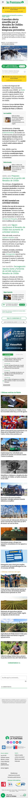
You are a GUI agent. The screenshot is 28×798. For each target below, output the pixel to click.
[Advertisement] (14, 720)
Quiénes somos (5, 757)
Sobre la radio (19, 755)
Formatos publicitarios (14, 777)
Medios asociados (20, 759)
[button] (14, 663)
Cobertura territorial (14, 775)
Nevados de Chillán (17, 311)
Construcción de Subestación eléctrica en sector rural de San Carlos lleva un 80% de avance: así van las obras (14, 521)
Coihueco (9, 311)
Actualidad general (8, 44)
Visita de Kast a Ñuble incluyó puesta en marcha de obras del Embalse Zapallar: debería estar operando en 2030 (13, 590)
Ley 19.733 (3, 755)
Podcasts (17, 761)
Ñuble (23, 90)
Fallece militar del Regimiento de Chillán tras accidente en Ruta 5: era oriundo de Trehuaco (14, 381)
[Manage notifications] (24, 795)
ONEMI (23, 311)
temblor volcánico (8, 237)
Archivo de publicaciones (5, 764)
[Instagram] (11, 742)
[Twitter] (14, 742)
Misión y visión (5, 759)
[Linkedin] (20, 742)
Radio (16, 753)
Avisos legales (5, 768)
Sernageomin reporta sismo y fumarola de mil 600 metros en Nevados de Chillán (13, 270)
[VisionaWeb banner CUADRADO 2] (14, 350)
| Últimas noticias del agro (10, 572)
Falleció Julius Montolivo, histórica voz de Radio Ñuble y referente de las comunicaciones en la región (13, 360)
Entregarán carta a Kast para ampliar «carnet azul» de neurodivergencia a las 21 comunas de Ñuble (13, 566)
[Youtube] (17, 742)
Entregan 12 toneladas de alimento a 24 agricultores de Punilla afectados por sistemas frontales (14, 374)
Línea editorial (5, 761)
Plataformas (14, 773)
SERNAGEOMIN (8, 133)
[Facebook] (8, 742)
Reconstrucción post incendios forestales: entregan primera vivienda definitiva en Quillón (13, 499)
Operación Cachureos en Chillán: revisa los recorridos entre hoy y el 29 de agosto (14, 411)
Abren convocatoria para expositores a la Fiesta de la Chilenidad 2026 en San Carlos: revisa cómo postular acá (14, 432)
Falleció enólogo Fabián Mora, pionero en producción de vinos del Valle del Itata (14, 657)
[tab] (7, 354)
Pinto (3, 312)
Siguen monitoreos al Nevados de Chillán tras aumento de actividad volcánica (13, 228)
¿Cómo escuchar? (19, 757)
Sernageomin (10, 254)
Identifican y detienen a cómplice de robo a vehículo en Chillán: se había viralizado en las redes (14, 476)
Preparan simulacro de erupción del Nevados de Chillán (13, 178)
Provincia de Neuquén (9, 219)
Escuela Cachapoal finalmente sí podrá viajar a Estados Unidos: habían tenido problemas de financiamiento (14, 367)
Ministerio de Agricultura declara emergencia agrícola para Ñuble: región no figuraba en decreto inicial (13, 613)
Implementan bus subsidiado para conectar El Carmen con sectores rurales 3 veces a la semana (13, 454)
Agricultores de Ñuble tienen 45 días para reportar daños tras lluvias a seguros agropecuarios (14, 635)
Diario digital (4, 753)
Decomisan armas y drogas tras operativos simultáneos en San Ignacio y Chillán (14, 543)
